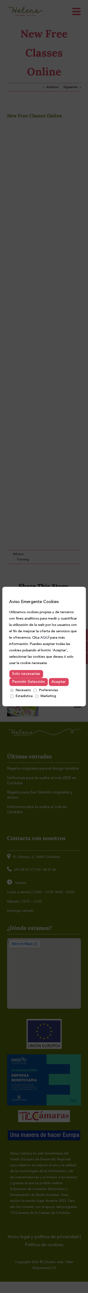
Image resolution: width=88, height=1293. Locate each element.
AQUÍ (44, 638)
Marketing (48, 696)
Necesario (23, 690)
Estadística (24, 696)
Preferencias (48, 690)
